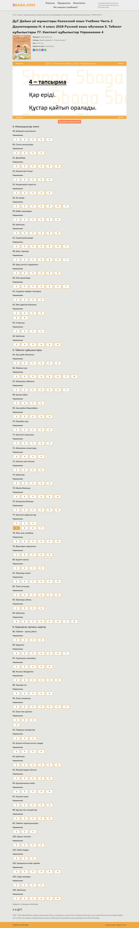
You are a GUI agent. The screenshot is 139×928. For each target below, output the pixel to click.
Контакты (79, 3)
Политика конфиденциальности (108, 5)
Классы (50, 3)
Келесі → (121, 63)
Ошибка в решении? (69, 121)
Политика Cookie (103, 7)
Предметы (64, 3)
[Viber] (42, 50)
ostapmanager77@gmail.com (115, 925)
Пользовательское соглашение (108, 3)
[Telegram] (39, 50)
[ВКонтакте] (34, 50)
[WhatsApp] (45, 50)
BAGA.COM (24, 5)
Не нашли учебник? (65, 7)
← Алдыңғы (18, 63)
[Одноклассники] (37, 50)
